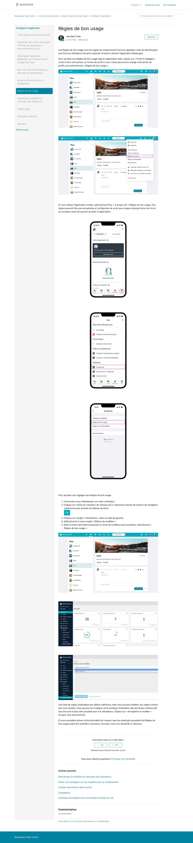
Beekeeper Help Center (25, 16)
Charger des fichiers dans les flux (75, 787)
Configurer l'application (101, 16)
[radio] (101, 745)
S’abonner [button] (151, 37)
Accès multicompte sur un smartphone (30, 82)
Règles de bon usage (27, 91)
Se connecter (169, 5)
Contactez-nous (152, 5)
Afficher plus (22, 129)
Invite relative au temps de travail (33, 34)
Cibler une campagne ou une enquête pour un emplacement (88, 782)
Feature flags (23, 109)
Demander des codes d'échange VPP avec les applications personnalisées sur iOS (33, 45)
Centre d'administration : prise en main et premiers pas (63, 16)
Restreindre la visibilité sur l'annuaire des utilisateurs (30, 100)
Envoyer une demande (124, 759)
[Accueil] (24, 6)
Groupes (21, 123)
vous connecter (76, 821)
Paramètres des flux (27, 116)
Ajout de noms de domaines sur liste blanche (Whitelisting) (33, 71)
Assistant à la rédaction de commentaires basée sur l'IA (85, 798)
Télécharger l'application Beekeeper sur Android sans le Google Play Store (32, 59)
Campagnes (64, 792)
